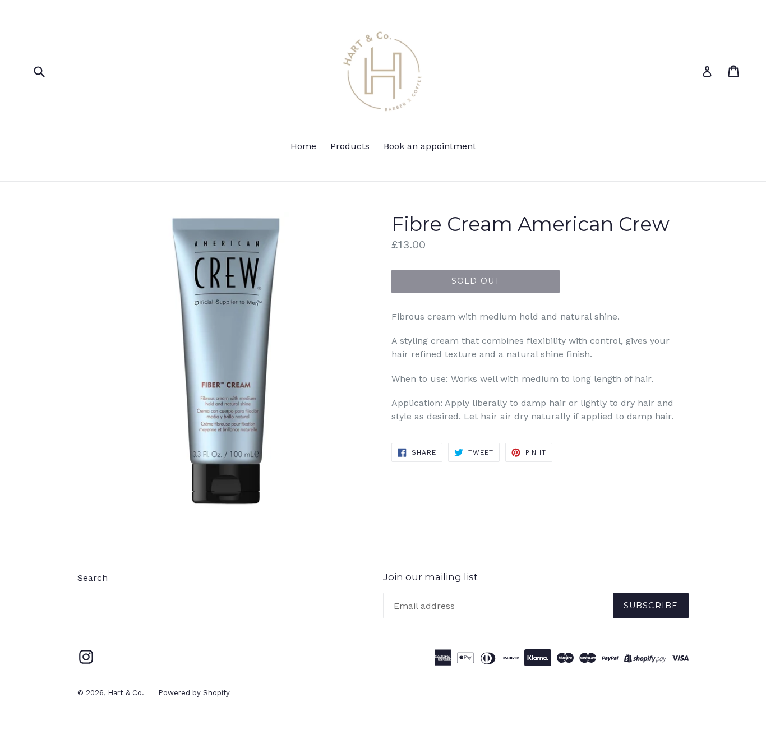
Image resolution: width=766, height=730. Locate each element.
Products (350, 146)
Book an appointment (430, 146)
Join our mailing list (430, 577)
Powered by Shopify (194, 693)
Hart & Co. (126, 693)
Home (303, 146)
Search (92, 577)
